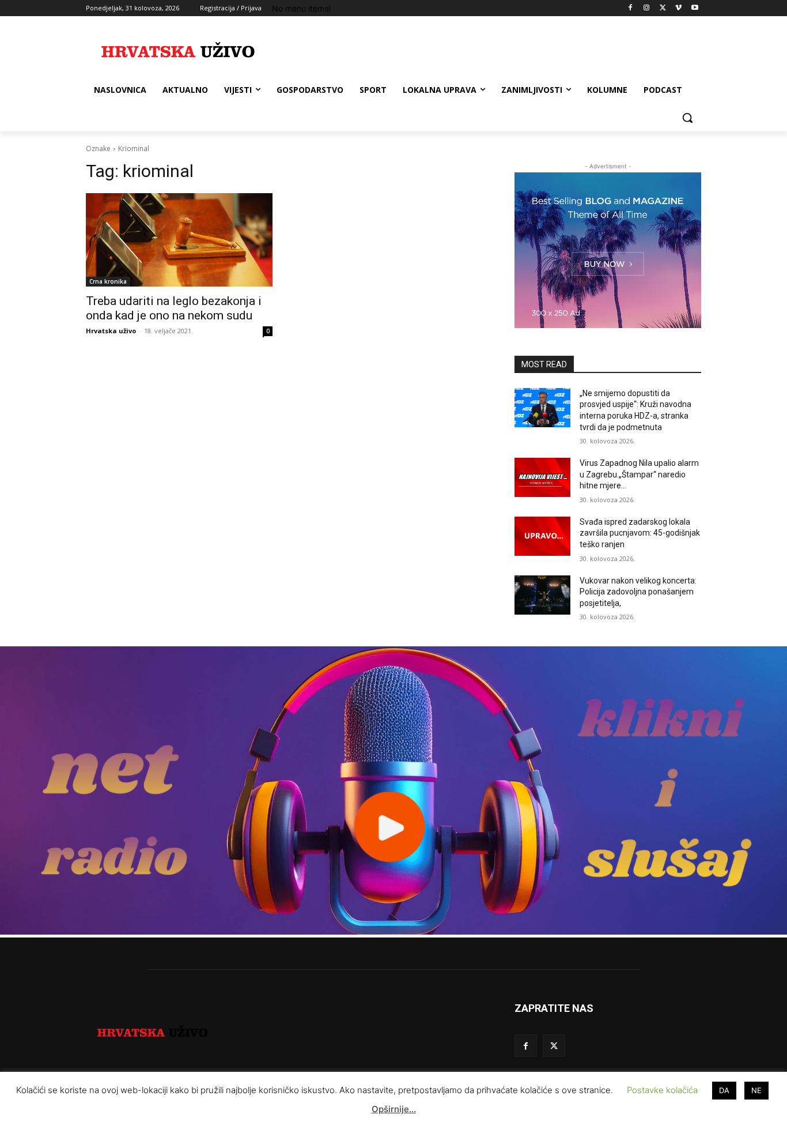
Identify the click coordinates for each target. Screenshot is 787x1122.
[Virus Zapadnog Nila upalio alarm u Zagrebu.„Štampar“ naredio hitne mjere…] (542, 477)
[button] (687, 117)
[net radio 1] (393, 931)
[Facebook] (630, 8)
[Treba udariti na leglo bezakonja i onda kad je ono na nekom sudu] (179, 240)
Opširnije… (394, 1109)
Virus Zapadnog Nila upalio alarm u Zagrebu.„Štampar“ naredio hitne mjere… (639, 474)
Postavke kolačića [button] (662, 1090)
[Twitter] (662, 8)
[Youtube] (694, 8)
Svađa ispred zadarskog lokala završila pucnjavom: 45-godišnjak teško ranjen (640, 533)
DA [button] (724, 1090)
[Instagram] (646, 8)
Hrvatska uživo (111, 330)
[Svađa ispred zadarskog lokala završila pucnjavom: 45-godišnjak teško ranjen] (542, 536)
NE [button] (756, 1090)
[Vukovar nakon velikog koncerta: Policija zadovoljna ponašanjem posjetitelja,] (542, 595)
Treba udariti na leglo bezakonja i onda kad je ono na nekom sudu (174, 308)
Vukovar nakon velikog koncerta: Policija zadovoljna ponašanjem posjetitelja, (638, 592)
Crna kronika (108, 281)
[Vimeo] (678, 8)
